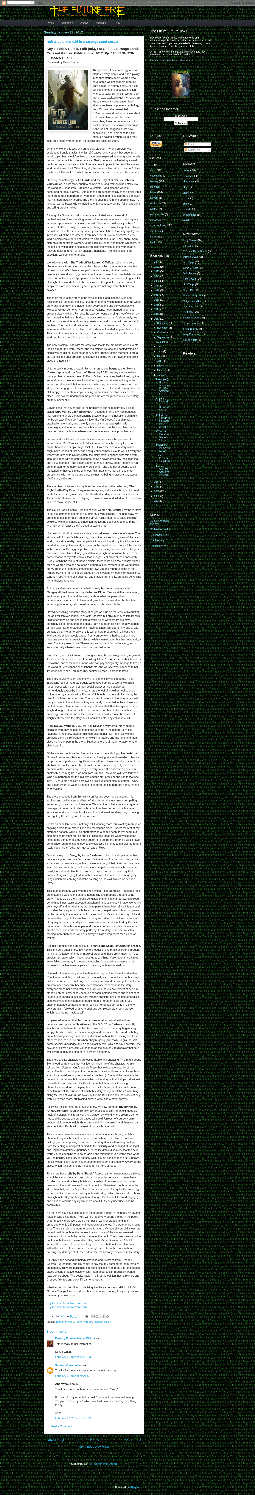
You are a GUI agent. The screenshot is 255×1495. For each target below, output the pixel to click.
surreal (154, 236)
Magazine (101, 22)
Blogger (134, 1487)
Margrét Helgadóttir (193, 295)
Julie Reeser (189, 273)
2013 (157, 314)
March (161, 365)
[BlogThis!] (97, 1316)
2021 (157, 276)
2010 (157, 486)
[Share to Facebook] (104, 1316)
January (162, 375)
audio (186, 203)
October (162, 332)
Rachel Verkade (191, 317)
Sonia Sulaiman (191, 323)
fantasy (69, 1321)
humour (154, 197)
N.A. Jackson (190, 306)
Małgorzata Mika (192, 301)
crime (153, 170)
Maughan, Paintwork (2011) (163, 447)
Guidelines (67, 22)
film (185, 187)
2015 (157, 304)
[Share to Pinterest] (107, 1316)
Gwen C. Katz (190, 267)
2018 (157, 290)
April (160, 360)
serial (186, 220)
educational (156, 175)
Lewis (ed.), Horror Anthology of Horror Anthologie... (163, 386)
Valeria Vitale (190, 339)
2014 (157, 309)
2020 (157, 281)
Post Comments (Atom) (102, 1463)
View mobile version (94, 1447)
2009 (157, 491)
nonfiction (155, 203)
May (160, 356)
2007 (157, 500)
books (60, 1321)
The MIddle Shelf (159, 534)
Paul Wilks (189, 312)
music (186, 198)
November (163, 327)
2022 (157, 271)
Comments (193, 149)
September (163, 337)
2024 (157, 261)
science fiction (102, 1321)
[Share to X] (100, 1316)
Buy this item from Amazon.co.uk (67, 1307)
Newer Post (55, 1440)
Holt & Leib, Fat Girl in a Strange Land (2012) (163, 421)
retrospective (157, 214)
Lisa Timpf (188, 284)
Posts (191, 144)
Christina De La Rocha (195, 251)
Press (117, 22)
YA (151, 164)
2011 (157, 482)
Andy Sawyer (190, 240)
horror (153, 192)
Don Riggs (188, 262)
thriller (153, 242)
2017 (157, 295)
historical (155, 186)
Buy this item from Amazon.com (66, 1303)
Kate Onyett (189, 278)
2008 (157, 496)
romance (155, 220)
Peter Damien (83, 1321)
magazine (188, 176)
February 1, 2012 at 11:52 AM (73, 1356)
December (163, 323)
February (162, 370)
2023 (157, 266)
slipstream (155, 231)
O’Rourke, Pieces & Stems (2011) (162, 435)
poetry (153, 209)
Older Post (133, 1440)
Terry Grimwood (191, 334)
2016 (157, 299)
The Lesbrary (157, 540)
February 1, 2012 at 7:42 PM (72, 1375)
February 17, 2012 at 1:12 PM (73, 1418)
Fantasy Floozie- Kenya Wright (75, 1338)
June (160, 351)
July (159, 346)
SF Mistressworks (160, 529)
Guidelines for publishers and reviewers (171, 60)
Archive (84, 22)
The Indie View (158, 545)
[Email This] (93, 1316)
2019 (157, 285)
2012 (157, 319)
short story (189, 181)
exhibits (187, 209)
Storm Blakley (190, 328)
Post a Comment (61, 1426)
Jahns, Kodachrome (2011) (163, 458)
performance (189, 214)
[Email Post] (86, 1316)
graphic (187, 192)
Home (51, 22)
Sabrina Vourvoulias (68, 1365)
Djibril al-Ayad (190, 256)
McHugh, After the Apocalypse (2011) (162, 470)
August (161, 342)
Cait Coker (188, 245)
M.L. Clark (188, 290)
